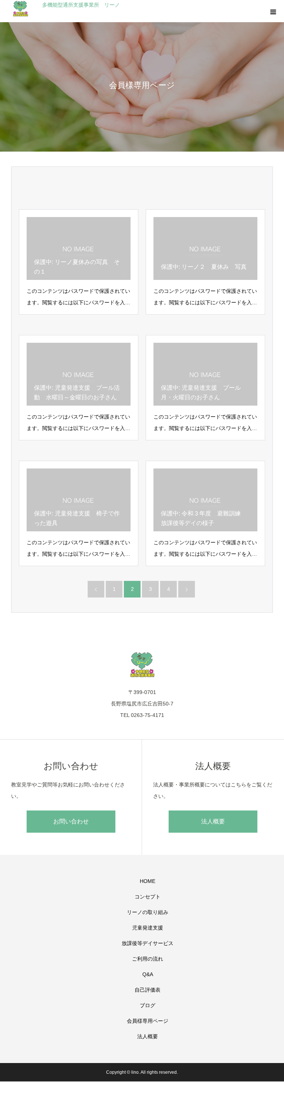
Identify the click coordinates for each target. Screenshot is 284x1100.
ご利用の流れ (147, 959)
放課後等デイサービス (147, 943)
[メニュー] (273, 11)
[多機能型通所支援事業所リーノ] (142, 664)
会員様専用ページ (147, 1021)
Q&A (147, 974)
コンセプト (147, 897)
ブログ (147, 1005)
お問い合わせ (71, 821)
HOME (147, 881)
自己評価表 (147, 990)
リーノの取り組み (147, 912)
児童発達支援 (147, 928)
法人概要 (213, 821)
